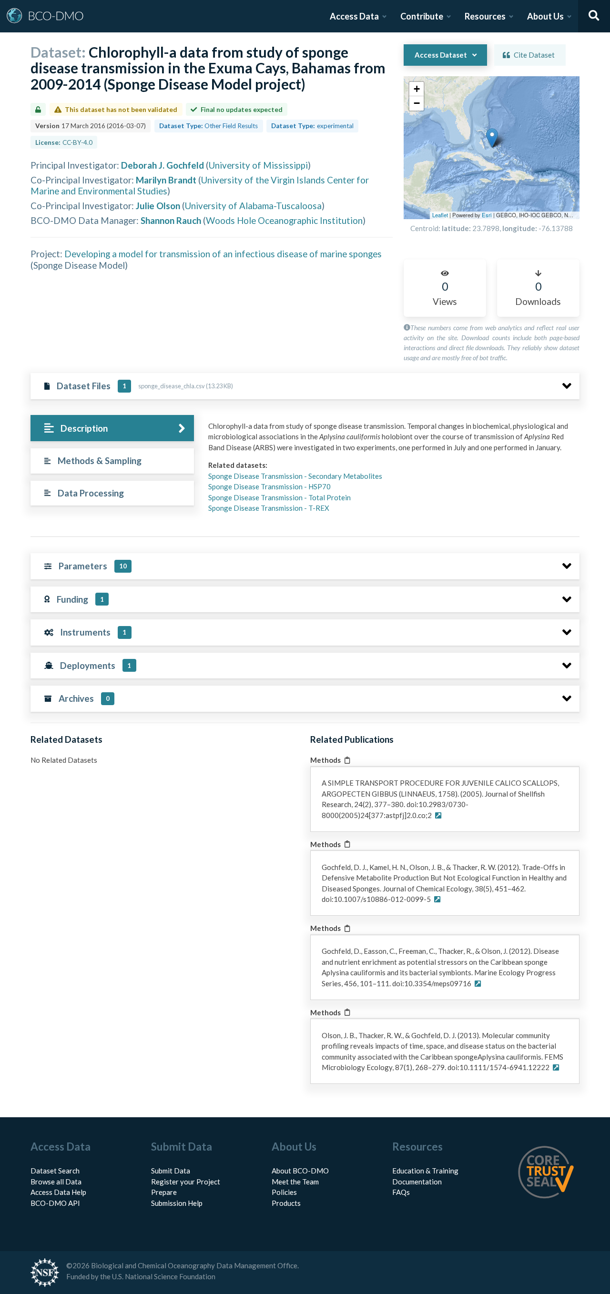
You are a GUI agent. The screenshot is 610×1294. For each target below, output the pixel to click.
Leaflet (440, 215)
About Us (545, 16)
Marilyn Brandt (166, 179)
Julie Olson (158, 205)
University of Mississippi (258, 165)
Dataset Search (55, 1170)
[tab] (112, 428)
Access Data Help (58, 1192)
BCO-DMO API (55, 1203)
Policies (284, 1192)
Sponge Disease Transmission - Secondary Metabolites (295, 476)
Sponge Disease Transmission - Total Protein (279, 497)
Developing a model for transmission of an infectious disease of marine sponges (223, 253)
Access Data (354, 16)
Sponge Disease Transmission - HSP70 (269, 486)
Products (286, 1203)
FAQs (401, 1192)
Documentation (417, 1181)
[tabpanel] (391, 471)
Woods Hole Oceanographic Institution (284, 220)
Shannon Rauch (171, 220)
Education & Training (425, 1170)
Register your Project (185, 1181)
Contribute (421, 16)
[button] (492, 138)
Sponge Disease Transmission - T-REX (268, 508)
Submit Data (170, 1170)
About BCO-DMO (300, 1170)
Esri (487, 215)
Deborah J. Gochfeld (162, 165)
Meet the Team (295, 1181)
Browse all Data (55, 1181)
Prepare (164, 1192)
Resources (485, 16)
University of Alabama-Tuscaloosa (253, 205)
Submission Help (177, 1203)
